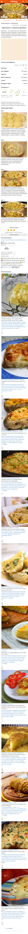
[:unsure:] (13, 258)
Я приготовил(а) (14, 234)
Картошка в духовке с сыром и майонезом (12, 753)
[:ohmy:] (2, 258)
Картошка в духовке (15, 240)
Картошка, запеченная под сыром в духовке (12, 379)
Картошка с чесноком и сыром (9, 850)
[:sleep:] (23, 260)
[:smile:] (3, 262)
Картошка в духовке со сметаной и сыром (12, 587)
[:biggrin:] (5, 258)
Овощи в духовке (5, 240)
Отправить (16, 267)
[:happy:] (10, 264)
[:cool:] (19, 258)
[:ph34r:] (9, 260)
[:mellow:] (19, 264)
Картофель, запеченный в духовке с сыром (12, 317)
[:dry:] (9, 258)
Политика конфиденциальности (14, 931)
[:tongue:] (8, 262)
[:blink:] (18, 260)
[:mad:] (5, 260)
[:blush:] (23, 258)
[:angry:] (13, 262)
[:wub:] (2, 260)
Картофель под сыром (7, 704)
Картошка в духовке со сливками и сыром (12, 907)
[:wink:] (18, 262)
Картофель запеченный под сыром (10, 478)
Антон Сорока (23, 25)
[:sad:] (7, 264)
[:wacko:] (3, 264)
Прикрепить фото (7, 267)
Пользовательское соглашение (14, 930)
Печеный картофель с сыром (8, 802)
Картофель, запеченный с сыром (9, 527)
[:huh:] (14, 264)
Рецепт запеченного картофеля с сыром (11, 431)
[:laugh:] (14, 260)
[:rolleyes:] (20, 262)
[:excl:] (23, 262)
